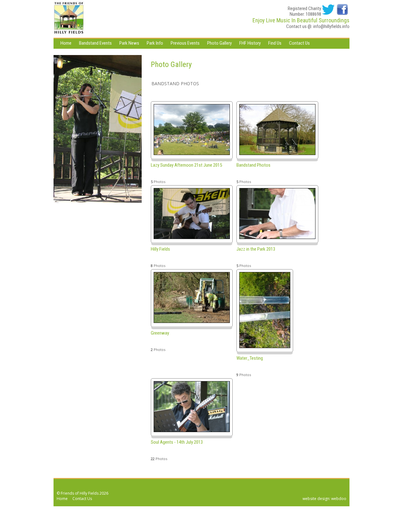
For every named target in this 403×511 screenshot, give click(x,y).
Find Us (274, 43)
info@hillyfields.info (331, 26)
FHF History (250, 43)
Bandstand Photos (253, 165)
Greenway (160, 333)
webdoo (338, 498)
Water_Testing (249, 358)
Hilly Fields (160, 249)
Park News (129, 43)
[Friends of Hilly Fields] (69, 19)
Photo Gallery (219, 43)
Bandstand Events (95, 43)
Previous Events (185, 43)
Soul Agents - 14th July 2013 (177, 442)
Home (65, 43)
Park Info (155, 43)
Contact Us (299, 43)
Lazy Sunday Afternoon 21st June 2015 (186, 165)
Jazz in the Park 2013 (255, 249)
